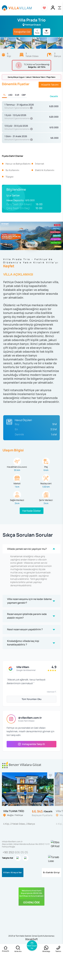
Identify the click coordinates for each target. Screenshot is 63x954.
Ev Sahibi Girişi (51, 872)
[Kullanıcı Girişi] (52, 7)
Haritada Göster (31, 510)
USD (10, 94)
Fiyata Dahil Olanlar (12, 155)
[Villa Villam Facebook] (26, 858)
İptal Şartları (13, 195)
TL (4, 94)
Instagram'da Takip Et (33, 744)
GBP (24, 94)
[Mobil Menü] (59, 7)
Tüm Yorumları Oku (32, 699)
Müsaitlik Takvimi (49, 84)
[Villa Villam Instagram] (18, 858)
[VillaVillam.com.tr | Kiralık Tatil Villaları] (17, 8)
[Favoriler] (44, 8)
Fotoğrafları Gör (22, 31)
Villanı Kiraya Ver (12, 872)
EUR (17, 94)
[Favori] (50, 775)
